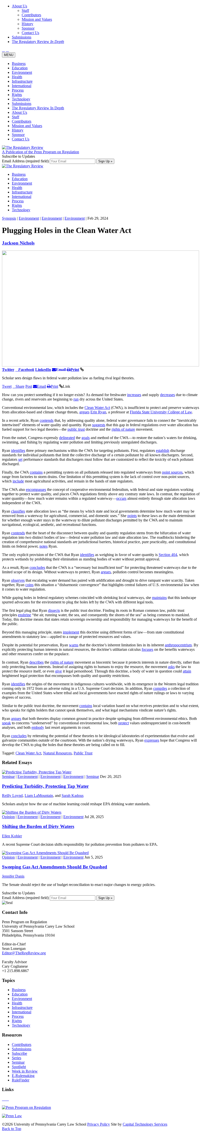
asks (171, 667)
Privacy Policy (98, 1124)
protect (123, 723)
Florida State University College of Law (161, 412)
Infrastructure (22, 81)
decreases (167, 395)
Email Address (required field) (26, 161)
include (18, 481)
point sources (172, 472)
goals (86, 438)
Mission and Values (27, 126)
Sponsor (18, 135)
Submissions (21, 103)
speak (6, 723)
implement (71, 632)
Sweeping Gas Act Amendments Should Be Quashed (54, 866)
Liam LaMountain (39, 795)
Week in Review (25, 1071)
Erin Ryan (98, 412)
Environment (22, 72)
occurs (121, 498)
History (17, 130)
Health (17, 77)
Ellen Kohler (12, 836)
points (132, 516)
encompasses (36, 489)
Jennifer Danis (13, 876)
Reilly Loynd (12, 795)
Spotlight (19, 1067)
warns (73, 645)
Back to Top (11, 1129)
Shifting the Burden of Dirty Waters (38, 826)
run (76, 399)
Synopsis (9, 218)
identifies (18, 450)
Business (19, 63)
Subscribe (19, 1053)
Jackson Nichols (18, 243)
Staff (15, 117)
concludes (37, 567)
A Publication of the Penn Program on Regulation (40, 152)
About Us (19, 112)
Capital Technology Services (145, 1124)
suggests (98, 425)
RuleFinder (20, 1080)
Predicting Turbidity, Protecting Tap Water (45, 786)
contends (46, 420)
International (21, 86)
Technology (21, 99)
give (58, 671)
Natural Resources (57, 753)
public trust (76, 429)
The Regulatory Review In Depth (38, 108)
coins (29, 585)
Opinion (8, 817)
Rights (17, 95)
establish (162, 450)
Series (16, 1058)
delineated (67, 438)
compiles (160, 688)
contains (36, 472)
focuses (147, 649)
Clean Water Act (97, 407)
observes (18, 580)
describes (36, 662)
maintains (159, 597)
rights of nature (123, 429)
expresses (151, 740)
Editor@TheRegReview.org (24, 953)
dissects (54, 610)
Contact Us (20, 139)
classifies (18, 511)
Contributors (21, 121)
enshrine (24, 615)
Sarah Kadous (73, 795)
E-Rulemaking (23, 1076)
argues (84, 412)
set (20, 459)
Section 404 (168, 555)
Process (18, 90)
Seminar (8, 776)
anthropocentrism (178, 645)
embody (38, 727)
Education (20, 68)
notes (43, 546)
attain (187, 671)
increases (134, 395)
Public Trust (83, 753)
